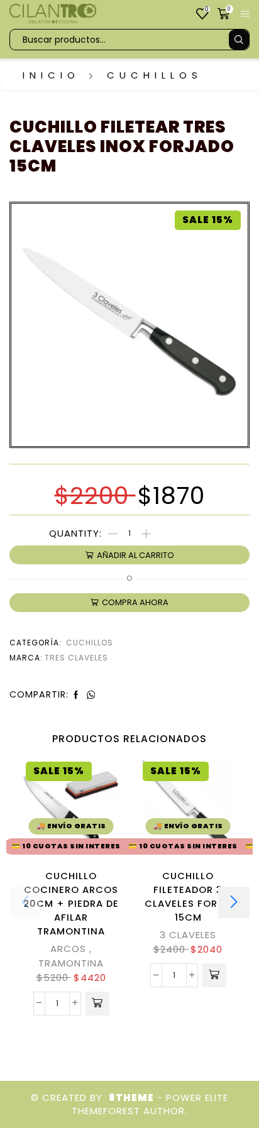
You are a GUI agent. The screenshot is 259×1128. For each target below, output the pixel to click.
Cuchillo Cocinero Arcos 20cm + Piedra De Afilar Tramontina (71, 903)
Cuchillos (154, 75)
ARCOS (68, 948)
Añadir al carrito (135, 555)
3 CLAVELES (188, 934)
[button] (97, 1004)
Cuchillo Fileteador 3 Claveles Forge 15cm (188, 896)
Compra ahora (135, 602)
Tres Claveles (76, 657)
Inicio (51, 75)
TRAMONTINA (71, 963)
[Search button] (239, 40)
